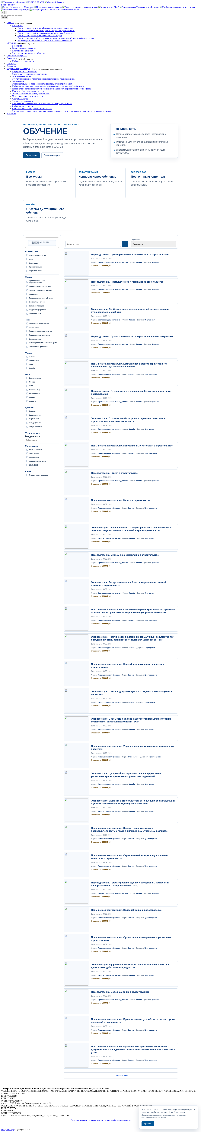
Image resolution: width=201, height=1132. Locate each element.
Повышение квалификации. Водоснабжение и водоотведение (126, 910)
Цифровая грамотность (23, 61)
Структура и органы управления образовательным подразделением (43, 79)
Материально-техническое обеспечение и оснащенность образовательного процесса (51, 89)
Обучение (11, 43)
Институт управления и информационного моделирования (45, 28)
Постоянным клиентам (23, 51)
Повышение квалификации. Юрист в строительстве (120, 500)
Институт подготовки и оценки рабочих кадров (40, 35)
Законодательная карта (22, 101)
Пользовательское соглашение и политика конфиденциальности (42, 103)
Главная (10, 22)
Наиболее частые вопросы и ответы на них (32, 108)
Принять (148, 1124)
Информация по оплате (23, 106)
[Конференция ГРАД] (109, 7)
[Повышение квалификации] (48, 7)
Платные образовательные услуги (28, 91)
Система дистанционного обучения (28, 53)
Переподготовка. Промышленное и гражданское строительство (127, 282)
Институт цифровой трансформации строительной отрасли (45, 33)
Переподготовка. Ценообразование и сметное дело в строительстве (129, 254)
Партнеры (11, 63)
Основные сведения (21, 76)
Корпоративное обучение (24, 48)
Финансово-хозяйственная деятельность (30, 94)
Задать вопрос (52, 155)
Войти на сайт (7, 5)
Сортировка (136, 240)
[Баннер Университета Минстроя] (17, 7)
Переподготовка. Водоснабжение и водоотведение (120, 992)
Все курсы (17, 46)
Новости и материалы (17, 55)
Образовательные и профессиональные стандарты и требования (42, 84)
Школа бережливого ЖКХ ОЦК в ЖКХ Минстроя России (45, 40)
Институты (17, 25)
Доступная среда (20, 98)
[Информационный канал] (54, 10)
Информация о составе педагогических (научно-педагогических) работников (48, 86)
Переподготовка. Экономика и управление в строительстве (125, 555)
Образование (18, 81)
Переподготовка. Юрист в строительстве (114, 473)
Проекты (11, 58)
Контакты (11, 113)
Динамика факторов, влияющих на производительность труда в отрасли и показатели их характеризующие (62, 111)
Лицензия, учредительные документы (29, 74)
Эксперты (11, 66)
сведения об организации (18, 68)
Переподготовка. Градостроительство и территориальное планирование (132, 336)
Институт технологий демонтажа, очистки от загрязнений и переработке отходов (56, 38)
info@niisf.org (7, 1129)
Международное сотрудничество (27, 96)
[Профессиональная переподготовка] (80, 7)
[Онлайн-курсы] (140, 7)
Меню (4, 18)
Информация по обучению (24, 71)
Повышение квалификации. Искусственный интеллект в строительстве (132, 445)
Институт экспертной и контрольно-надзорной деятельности (46, 30)
